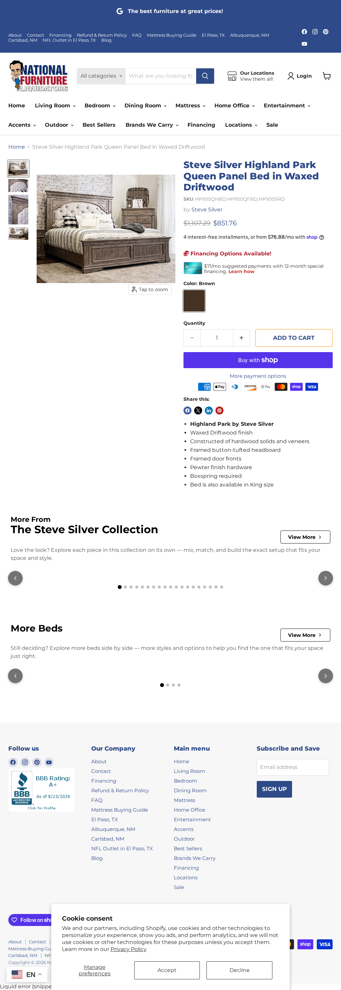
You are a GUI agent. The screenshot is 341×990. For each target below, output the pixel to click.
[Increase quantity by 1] (241, 338)
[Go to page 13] (187, 587)
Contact (35, 35)
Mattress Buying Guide (171, 35)
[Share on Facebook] (187, 410)
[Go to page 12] (181, 587)
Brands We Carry (150, 125)
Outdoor (57, 125)
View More (301, 537)
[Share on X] (198, 410)
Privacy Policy (129, 949)
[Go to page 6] (148, 587)
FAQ (137, 35)
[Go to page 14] (193, 587)
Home (16, 105)
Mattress (188, 105)
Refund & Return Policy (102, 35)
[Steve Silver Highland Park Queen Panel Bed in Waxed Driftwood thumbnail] (18, 168)
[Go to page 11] (176, 587)
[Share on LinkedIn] (209, 410)
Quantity (194, 323)
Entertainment (285, 105)
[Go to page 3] (131, 587)
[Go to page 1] (120, 587)
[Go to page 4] (136, 587)
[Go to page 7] (153, 587)
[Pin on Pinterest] (219, 410)
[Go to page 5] (142, 587)
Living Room (53, 105)
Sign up (274, 789)
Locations (239, 125)
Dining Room (144, 105)
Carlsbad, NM (22, 40)
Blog (106, 40)
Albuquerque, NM (249, 35)
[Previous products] (15, 578)
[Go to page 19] (221, 587)
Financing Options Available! (230, 253)
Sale (272, 125)
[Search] (205, 76)
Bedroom (98, 105)
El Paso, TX (213, 35)
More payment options (258, 376)
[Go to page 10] (170, 587)
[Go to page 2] (125, 587)
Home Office (232, 105)
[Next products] (325, 578)
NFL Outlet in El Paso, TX (69, 40)
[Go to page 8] (159, 587)
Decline (239, 970)
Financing (60, 35)
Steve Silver (206, 209)
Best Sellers (99, 125)
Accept (167, 970)
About (15, 35)
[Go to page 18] (215, 587)
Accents (20, 125)
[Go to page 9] (165, 587)
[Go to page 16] (204, 587)
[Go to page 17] (210, 587)
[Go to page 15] (198, 587)
